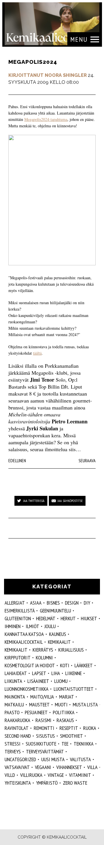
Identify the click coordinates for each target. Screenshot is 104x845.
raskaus (65, 720)
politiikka (64, 712)
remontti (44, 728)
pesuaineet (36, 712)
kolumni (44, 657)
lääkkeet (84, 665)
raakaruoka (17, 720)
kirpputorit (18, 657)
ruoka (89, 728)
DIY (87, 602)
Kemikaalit (16, 649)
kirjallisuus (71, 649)
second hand (18, 735)
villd (10, 775)
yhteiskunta (18, 782)
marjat (66, 696)
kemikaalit (59, 642)
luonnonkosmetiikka (27, 689)
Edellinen (17, 460)
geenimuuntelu (55, 610)
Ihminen (13, 626)
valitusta (80, 759)
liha (55, 673)
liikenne (73, 673)
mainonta (15, 696)
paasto (12, 712)
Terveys (13, 751)
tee (65, 743)
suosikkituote (41, 743)
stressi (13, 743)
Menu (79, 39)
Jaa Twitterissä (33, 500)
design (72, 602)
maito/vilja (42, 696)
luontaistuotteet (74, 689)
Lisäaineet (38, 681)
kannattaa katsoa (24, 634)
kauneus (57, 634)
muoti (61, 704)
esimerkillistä (20, 610)
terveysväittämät (45, 751)
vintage (56, 775)
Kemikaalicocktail (24, 642)
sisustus (45, 735)
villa (92, 767)
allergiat (15, 602)
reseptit (69, 728)
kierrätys (43, 649)
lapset (39, 673)
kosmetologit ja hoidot (30, 665)
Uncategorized (20, 759)
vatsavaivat (17, 767)
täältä (37, 353)
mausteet (39, 704)
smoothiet (71, 735)
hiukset (89, 618)
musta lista (85, 704)
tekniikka (84, 743)
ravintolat (17, 728)
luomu (61, 681)
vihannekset (69, 767)
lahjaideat (16, 673)
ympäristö (47, 782)
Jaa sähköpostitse (70, 500)
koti (64, 665)
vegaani (43, 767)
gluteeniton (18, 618)
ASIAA (36, 602)
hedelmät (45, 618)
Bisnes (53, 602)
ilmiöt (32, 626)
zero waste (75, 782)
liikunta (13, 681)
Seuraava (87, 460)
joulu (50, 626)
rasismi (43, 720)
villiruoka (31, 775)
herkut (68, 618)
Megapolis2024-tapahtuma (45, 119)
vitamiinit (80, 775)
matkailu (14, 704)
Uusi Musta (53, 759)
